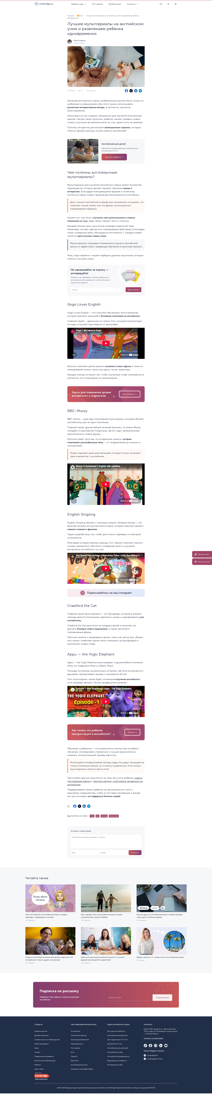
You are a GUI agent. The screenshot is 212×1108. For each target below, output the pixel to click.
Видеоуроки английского (117, 1060)
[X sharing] (131, 90)
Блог (73, 1052)
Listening (104, 816)
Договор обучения (41, 1035)
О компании (75, 1031)
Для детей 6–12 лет (114, 1044)
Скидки (37, 1052)
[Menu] (176, 4)
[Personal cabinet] (168, 4)
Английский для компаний (117, 1048)
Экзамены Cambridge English (82, 1069)
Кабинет (37, 1065)
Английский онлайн (115, 1052)
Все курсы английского (116, 1031)
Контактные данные (78, 1035)
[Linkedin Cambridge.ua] (160, 1045)
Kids (97, 816)
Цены (36, 1048)
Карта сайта (39, 1069)
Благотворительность (79, 1065)
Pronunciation (113, 816)
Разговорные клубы (115, 1065)
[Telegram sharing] (140, 90)
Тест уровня (97, 4)
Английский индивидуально (118, 1056)
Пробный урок (114, 4)
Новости (74, 1056)
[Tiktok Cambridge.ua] (145, 1045)
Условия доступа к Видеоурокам (47, 1039)
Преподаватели (77, 1044)
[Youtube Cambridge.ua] (166, 1045)
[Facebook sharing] (126, 90)
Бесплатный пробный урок (44, 1060)
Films (92, 816)
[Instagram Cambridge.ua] (155, 1045)
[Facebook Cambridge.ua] (150, 1045)
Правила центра (40, 1031)
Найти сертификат (41, 1044)
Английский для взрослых (117, 1035)
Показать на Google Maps (153, 1038)
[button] (68, 806)
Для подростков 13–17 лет (117, 1039)
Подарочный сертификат (44, 1056)
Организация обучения (80, 1039)
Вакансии (74, 1060)
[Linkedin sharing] (135, 90)
